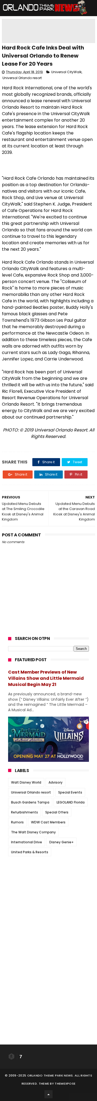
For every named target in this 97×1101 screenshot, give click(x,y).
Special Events (70, 792)
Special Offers (56, 812)
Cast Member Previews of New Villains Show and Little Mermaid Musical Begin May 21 (46, 678)
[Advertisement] (48, 893)
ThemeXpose (65, 1083)
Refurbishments (24, 812)
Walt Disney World (26, 782)
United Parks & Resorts (29, 852)
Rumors (17, 822)
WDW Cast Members (48, 822)
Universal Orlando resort (22, 78)
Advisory (55, 782)
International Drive (26, 842)
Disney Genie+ (61, 842)
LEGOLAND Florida (71, 802)
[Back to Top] (48, 1094)
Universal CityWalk (66, 72)
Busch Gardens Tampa (30, 802)
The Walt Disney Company (33, 832)
